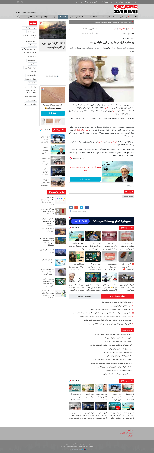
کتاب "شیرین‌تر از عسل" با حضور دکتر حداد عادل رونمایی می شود (111, 309)
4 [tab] (49, 76)
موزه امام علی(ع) (81, 130)
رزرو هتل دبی (31, 100)
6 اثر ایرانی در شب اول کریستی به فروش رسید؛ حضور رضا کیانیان (111, 363)
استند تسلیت (32, 60)
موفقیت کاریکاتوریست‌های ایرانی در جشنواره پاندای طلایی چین (112, 359)
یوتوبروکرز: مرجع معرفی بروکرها (31, 91)
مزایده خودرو (32, 56)
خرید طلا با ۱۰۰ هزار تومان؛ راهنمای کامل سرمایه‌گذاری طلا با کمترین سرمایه (48, 282)
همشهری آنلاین (124, 9)
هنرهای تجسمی (128, 196)
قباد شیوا (108, 107)
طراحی (115, 110)
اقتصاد (102, 16)
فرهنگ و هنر (63, 16)
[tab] (117, 296)
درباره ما (130, 430)
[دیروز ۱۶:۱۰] (52, 30)
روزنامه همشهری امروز (131, 2)
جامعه (95, 16)
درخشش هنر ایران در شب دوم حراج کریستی (118, 352)
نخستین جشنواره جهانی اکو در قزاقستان (119, 356)
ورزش (54, 16)
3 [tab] (52, 76)
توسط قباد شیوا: (128, 38)
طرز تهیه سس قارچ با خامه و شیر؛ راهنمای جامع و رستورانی (47, 271)
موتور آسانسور (32, 32)
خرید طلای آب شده (30, 52)
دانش (71, 16)
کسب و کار (22, 16)
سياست (115, 16)
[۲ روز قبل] (60, 200)
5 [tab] (46, 76)
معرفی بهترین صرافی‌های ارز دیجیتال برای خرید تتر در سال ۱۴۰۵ (47, 201)
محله (83, 16)
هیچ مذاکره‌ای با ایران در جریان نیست (120, 306)
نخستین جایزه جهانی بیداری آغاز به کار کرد (119, 370)
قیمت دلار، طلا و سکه (126, 433)
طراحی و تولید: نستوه (76, 449)
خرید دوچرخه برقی (30, 68)
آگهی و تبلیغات (105, 2)
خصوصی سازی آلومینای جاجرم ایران (47, 229)
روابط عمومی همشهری (82, 2)
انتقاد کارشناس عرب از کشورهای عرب (53, 45)
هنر (115, 29)
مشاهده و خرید (85, 179)
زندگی (78, 16)
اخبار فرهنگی (122, 29)
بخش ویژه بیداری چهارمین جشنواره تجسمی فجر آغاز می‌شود (113, 334)
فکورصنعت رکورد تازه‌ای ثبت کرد (47, 251)
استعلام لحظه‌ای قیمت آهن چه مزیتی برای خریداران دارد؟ (47, 221)
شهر (89, 16)
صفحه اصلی (130, 29)
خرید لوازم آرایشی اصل (29, 49)
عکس (30, 16)
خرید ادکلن (32, 45)
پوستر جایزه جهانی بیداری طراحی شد (111, 42)
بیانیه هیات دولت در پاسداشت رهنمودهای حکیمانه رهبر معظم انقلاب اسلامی (108, 320)
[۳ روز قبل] (60, 221)
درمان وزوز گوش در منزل (48, 261)
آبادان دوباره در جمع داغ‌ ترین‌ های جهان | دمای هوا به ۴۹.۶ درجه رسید (110, 324)
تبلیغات (130, 436)
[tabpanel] (52, 36)
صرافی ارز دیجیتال (30, 79)
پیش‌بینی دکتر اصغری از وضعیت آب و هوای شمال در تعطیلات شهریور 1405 (47, 241)
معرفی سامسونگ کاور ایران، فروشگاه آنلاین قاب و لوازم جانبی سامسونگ (47, 294)
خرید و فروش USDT (29, 28)
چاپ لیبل (33, 71)
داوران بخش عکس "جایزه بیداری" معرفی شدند (117, 338)
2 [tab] (54, 76)
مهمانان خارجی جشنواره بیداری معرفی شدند (118, 341)
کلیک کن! (52, 113)
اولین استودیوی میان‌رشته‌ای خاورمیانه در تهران (117, 374)
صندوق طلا (32, 83)
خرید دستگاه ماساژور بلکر (29, 36)
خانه (133, 16)
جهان (108, 16)
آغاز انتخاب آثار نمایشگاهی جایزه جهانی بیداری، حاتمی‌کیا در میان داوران (110, 345)
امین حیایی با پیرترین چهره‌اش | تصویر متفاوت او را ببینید (113, 22)
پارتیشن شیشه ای (30, 86)
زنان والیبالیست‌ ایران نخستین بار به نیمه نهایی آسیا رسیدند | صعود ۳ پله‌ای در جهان (106, 316)
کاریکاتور (114, 141)
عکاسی (101, 141)
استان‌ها (47, 16)
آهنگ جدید (32, 64)
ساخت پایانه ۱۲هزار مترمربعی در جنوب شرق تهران (116, 302)
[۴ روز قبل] (60, 272)
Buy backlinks (31, 75)
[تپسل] (70, 158)
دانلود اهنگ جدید (30, 96)
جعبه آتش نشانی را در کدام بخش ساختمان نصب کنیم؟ (47, 211)
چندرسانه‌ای (38, 16)
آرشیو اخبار (123, 16)
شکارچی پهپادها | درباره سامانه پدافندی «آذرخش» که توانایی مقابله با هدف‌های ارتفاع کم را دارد (102, 313)
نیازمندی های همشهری (117, 2)
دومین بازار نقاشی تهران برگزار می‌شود (120, 349)
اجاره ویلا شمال (31, 41)
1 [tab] (57, 76)
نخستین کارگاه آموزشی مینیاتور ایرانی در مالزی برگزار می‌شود (113, 367)
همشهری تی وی (94, 2)
